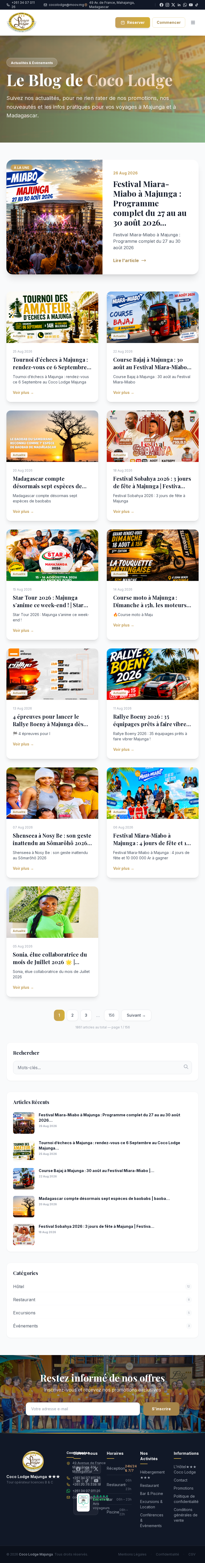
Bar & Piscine (151, 1493)
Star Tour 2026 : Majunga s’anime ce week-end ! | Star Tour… (48, 605)
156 (112, 1015)
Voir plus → (23, 392)
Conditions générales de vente (186, 1515)
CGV (191, 1554)
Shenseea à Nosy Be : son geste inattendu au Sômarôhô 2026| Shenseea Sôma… (52, 843)
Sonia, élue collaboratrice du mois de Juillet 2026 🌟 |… (50, 958)
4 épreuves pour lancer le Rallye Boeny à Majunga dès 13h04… (48, 724)
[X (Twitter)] (96, 1469)
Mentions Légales (132, 1554)
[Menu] (193, 22)
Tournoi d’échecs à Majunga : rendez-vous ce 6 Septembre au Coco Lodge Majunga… (50, 367)
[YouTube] (191, 5)
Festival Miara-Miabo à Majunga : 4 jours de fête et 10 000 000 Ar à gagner (151, 843)
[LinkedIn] (78, 1481)
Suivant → (136, 1015)
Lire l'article (126, 260)
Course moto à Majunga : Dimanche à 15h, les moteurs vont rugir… (150, 605)
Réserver (136, 22)
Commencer (169, 22)
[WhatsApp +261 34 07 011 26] (185, 5)
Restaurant (149, 1485)
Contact (180, 1480)
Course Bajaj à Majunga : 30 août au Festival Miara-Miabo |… (150, 367)
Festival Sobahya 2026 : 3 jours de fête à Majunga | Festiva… (152, 482)
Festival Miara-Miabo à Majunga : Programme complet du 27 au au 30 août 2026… (150, 203)
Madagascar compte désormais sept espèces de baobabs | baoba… (47, 486)
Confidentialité (167, 1554)
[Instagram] (87, 1469)
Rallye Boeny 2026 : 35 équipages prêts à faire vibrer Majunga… (151, 724)
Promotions (184, 1488)
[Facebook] (78, 1469)
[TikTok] (197, 5)
